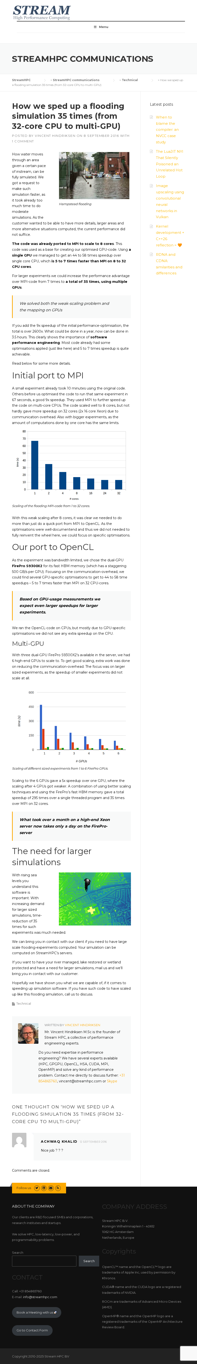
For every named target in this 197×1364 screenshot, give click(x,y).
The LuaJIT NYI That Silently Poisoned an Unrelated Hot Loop (169, 164)
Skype (112, 1081)
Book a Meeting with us (35, 1312)
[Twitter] (37, 1188)
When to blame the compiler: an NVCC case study (167, 129)
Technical (23, 1003)
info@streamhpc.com (40, 1297)
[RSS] (58, 1188)
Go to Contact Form (32, 1330)
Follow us (24, 1188)
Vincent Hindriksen (55, 136)
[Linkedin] (44, 1188)
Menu (103, 27)
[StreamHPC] (42, 12)
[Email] (51, 1188)
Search (17, 1252)
